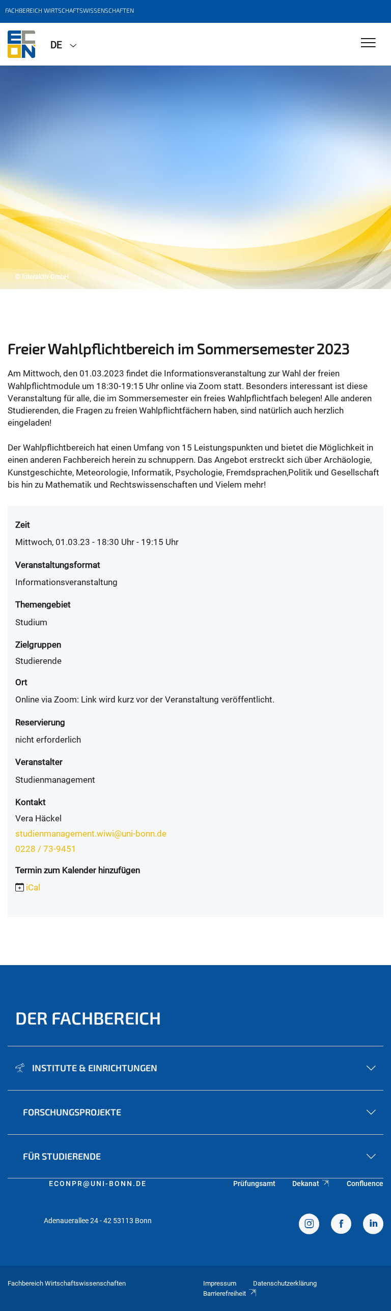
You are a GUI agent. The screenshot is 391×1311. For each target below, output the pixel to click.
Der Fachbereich (88, 1017)
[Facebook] (341, 1225)
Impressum (219, 1283)
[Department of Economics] (21, 44)
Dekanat (305, 1183)
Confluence (365, 1183)
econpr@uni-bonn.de (98, 1183)
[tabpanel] (195, 177)
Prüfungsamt (254, 1183)
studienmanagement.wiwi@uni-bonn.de (90, 833)
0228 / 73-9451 (45, 849)
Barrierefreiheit (224, 1293)
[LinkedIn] (373, 1225)
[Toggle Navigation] (368, 43)
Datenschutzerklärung (285, 1283)
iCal (33, 887)
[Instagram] (309, 1225)
